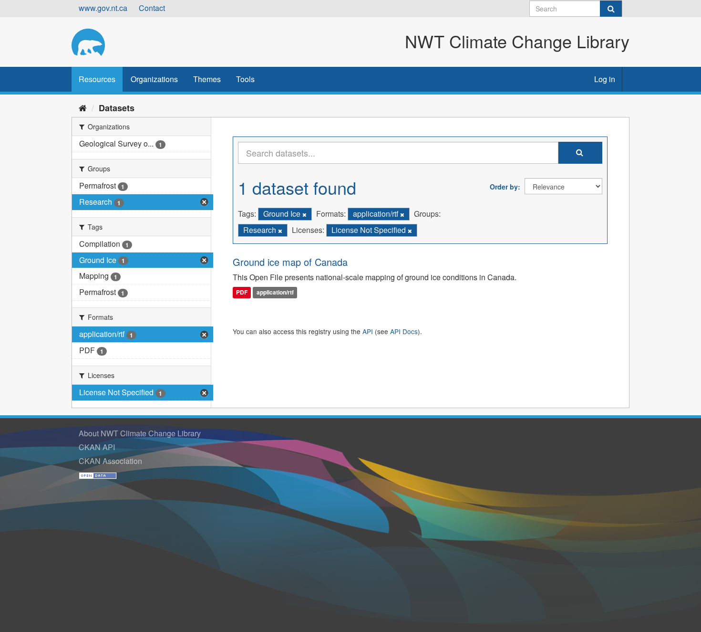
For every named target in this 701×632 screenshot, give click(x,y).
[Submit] (611, 8)
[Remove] (304, 214)
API (367, 331)
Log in (604, 79)
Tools (245, 79)
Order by (504, 186)
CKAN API (97, 447)
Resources (97, 79)
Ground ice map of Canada (290, 262)
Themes (207, 79)
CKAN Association (110, 460)
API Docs (404, 331)
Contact (152, 7)
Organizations (154, 79)
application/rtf (275, 292)
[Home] (83, 107)
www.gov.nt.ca (103, 7)
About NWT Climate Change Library (140, 433)
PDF (241, 292)
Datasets (116, 108)
